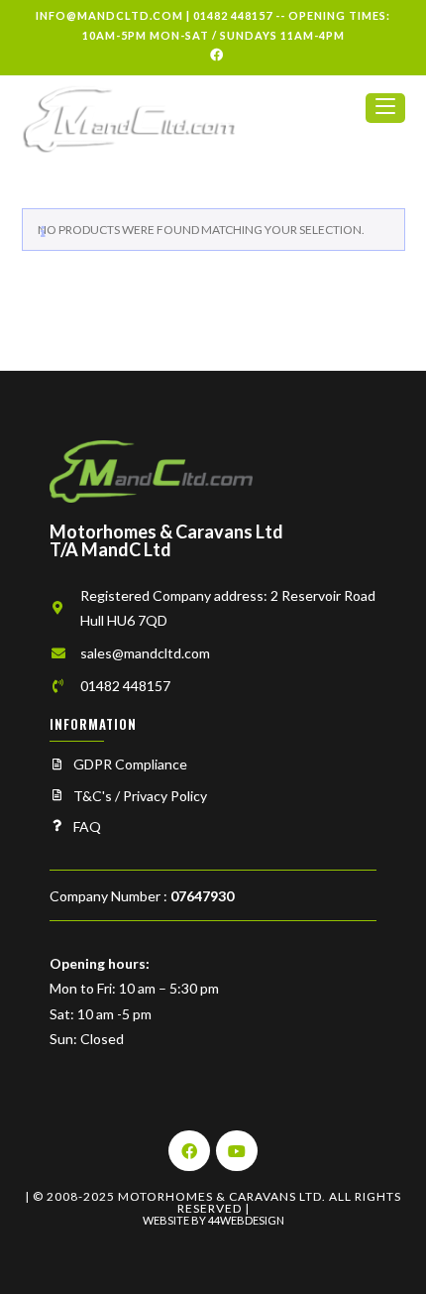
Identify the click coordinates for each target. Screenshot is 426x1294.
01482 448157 (232, 15)
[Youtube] (237, 1151)
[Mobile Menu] (385, 116)
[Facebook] (213, 54)
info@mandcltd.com (109, 15)
